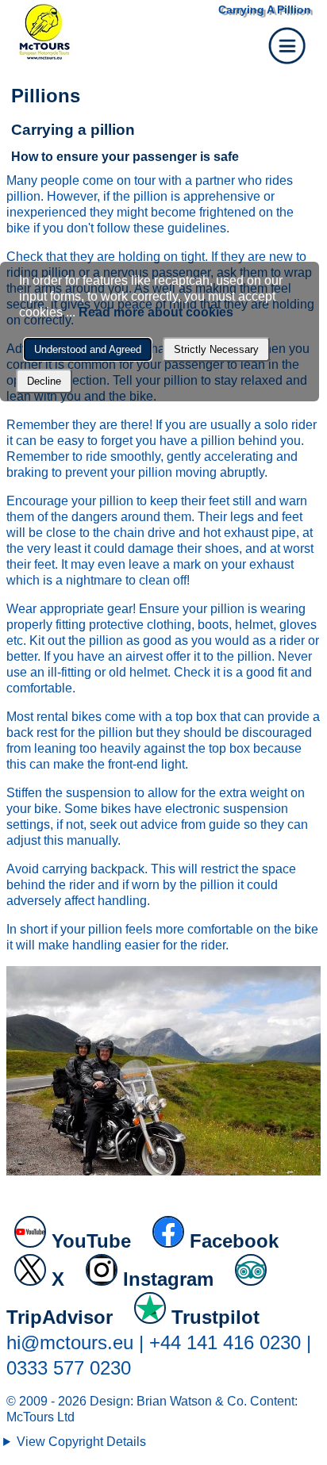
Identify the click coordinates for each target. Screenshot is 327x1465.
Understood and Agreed (87, 349)
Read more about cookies (156, 312)
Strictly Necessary (216, 349)
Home (107, 32)
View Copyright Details (81, 1441)
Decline (44, 381)
